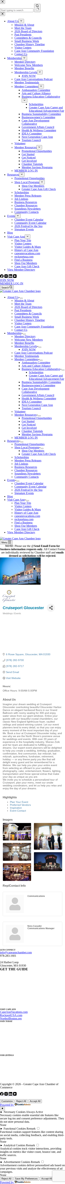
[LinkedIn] (11, 276)
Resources (13, 440)
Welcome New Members (28, 339)
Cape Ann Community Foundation (34, 326)
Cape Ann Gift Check (26, 529)
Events (11, 480)
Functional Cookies (15, 1128)
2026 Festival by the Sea (28, 489)
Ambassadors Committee (36, 362)
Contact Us (20, 329)
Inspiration (16, 807)
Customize (7, 1101)
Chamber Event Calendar (28, 483)
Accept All (35, 1101)
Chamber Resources (25, 470)
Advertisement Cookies (16, 1162)
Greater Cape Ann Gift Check (39, 453)
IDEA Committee (32, 401)
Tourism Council (31, 408)
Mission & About (24, 300)
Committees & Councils (28, 313)
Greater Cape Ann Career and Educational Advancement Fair (46, 377)
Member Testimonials (26, 356)
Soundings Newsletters (27, 473)
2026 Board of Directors (28, 307)
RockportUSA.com (11, 1015)
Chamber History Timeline (29, 320)
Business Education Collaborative (41, 369)
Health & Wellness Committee (39, 398)
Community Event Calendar (30, 486)
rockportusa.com (23, 519)
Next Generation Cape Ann (37, 405)
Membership (14, 333)
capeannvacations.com (27, 516)
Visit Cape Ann (16, 499)
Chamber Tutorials (32, 431)
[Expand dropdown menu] (21, 298)
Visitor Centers (22, 323)
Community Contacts (26, 476)
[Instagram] (6, 276)
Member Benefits (24, 342)
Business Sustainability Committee (41, 382)
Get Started (28, 421)
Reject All (21, 1101)
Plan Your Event (19, 802)
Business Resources (25, 467)
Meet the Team (22, 303)
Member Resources (25, 414)
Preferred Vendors (20, 804)
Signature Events (24, 493)
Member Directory (25, 336)
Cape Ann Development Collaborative (35, 390)
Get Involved (29, 427)
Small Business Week (26, 316)
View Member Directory (21, 532)
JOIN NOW (7, 280)
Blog (10, 496)
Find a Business (23, 522)
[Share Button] (51, 608)
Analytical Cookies (14, 1145)
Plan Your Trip (22, 502)
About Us (12, 297)
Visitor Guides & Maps (27, 509)
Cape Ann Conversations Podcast (33, 352)
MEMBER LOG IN (11, 283)
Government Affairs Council (38, 395)
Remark (31, 1128)
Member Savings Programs (37, 434)
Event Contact (18, 810)
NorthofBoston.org (11, 1018)
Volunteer (19, 411)
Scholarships (36, 372)
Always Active (34, 1111)
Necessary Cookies (14, 1111)
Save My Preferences (26, 1178)
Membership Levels (25, 346)
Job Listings (21, 463)
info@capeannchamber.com (16, 952)
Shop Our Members (33, 450)
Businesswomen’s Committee (38, 385)
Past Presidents (22, 310)
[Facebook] (2, 276)
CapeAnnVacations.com (14, 1011)
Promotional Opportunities (37, 418)
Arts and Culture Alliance (36, 365)
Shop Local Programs (26, 447)
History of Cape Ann (26, 512)
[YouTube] (15, 276)
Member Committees (26, 359)
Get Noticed (29, 424)
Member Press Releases (27, 460)
